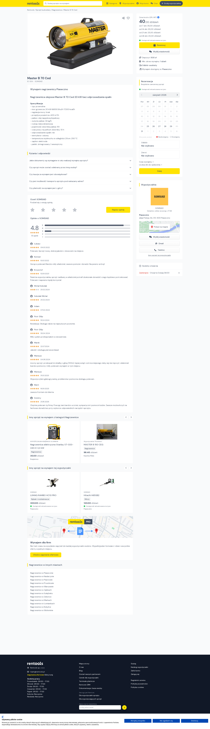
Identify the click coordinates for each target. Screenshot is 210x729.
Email (161, 243)
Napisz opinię (118, 209)
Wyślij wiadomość (161, 51)
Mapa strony (84, 664)
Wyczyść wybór (145, 137)
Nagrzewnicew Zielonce (40, 596)
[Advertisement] (80, 635)
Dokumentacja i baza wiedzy (90, 688)
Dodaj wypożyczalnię (172, 3)
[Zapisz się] (124, 707)
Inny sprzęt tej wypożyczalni (159, 255)
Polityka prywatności (139, 684)
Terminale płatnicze (87, 681)
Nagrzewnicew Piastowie (41, 579)
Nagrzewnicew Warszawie (41, 586)
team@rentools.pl (37, 672)
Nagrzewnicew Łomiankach (42, 603)
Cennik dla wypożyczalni (88, 678)
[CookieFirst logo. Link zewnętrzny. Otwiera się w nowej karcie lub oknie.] (3, 717)
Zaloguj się (135, 674)
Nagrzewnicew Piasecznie (41, 573)
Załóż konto (135, 671)
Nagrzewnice (57, 10)
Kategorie (113, 3)
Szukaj (133, 664)
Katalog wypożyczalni (139, 667)
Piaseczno (167, 69)
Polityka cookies (137, 687)
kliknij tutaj (40, 675)
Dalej (159, 171)
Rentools (30, 10)
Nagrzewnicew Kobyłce (40, 607)
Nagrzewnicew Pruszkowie (42, 583)
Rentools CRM (84, 685)
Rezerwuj (161, 45)
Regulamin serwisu (138, 680)
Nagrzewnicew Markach (41, 600)
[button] (159, 272)
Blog (81, 671)
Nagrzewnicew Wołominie (41, 610)
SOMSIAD (159, 208)
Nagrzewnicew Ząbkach (41, 590)
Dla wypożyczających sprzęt (90, 699)
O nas (81, 667)
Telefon (161, 250)
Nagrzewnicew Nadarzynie (42, 576)
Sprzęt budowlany (43, 10)
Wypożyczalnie (128, 3)
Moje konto (144, 3)
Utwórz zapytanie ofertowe (45, 555)
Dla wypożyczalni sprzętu (89, 695)
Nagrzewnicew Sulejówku (41, 593)
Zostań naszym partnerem (89, 674)
